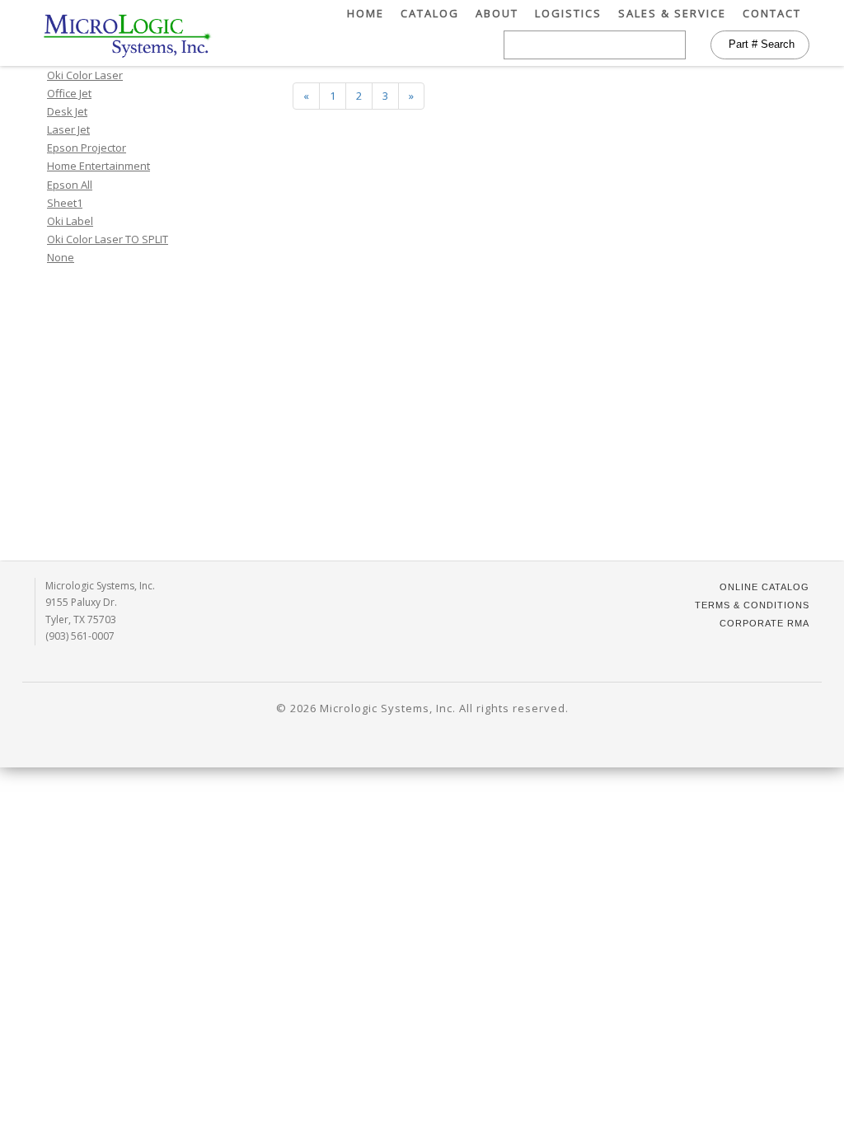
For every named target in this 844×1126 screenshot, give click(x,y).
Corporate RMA (764, 623)
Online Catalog (764, 587)
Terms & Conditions (752, 605)
